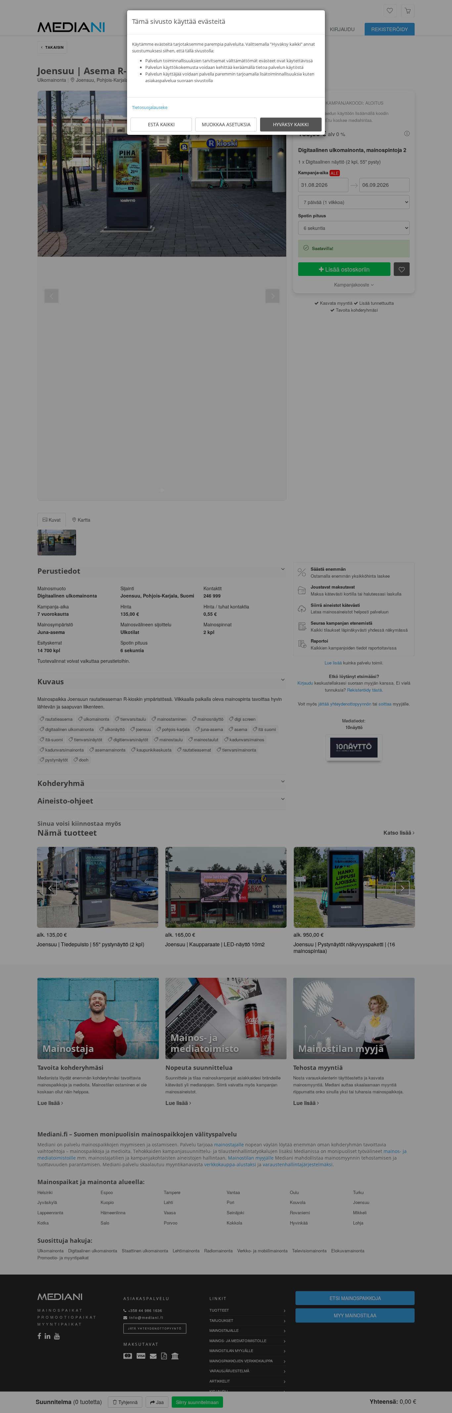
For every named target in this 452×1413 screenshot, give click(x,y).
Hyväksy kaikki (291, 124)
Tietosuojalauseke (149, 107)
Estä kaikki (161, 124)
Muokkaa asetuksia (226, 124)
